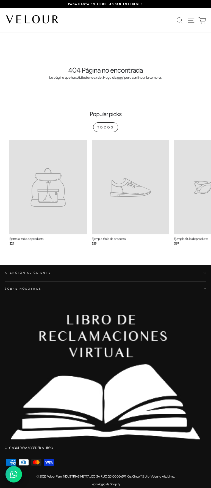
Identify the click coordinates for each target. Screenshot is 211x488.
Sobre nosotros (23, 288)
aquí (120, 77)
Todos (105, 127)
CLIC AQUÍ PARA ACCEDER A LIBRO (29, 448)
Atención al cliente (28, 273)
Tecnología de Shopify (105, 484)
